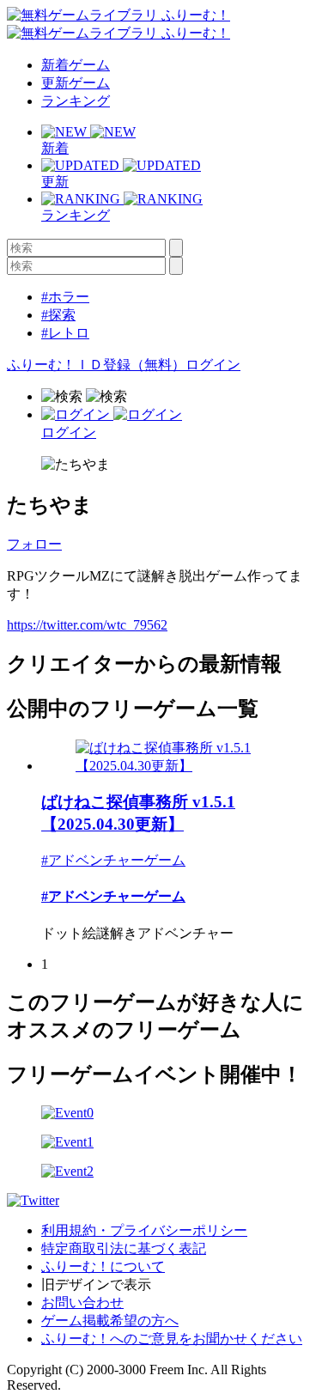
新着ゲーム (75, 65)
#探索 (58, 314)
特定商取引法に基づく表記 (123, 1248)
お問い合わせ (82, 1302)
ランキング (75, 101)
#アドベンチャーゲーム (113, 860)
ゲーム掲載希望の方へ (110, 1320)
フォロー (34, 544)
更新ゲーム (75, 83)
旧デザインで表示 (96, 1284)
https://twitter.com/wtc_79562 (87, 625)
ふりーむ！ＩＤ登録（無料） (96, 364)
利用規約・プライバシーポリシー (144, 1230)
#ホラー (65, 296)
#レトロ (65, 333)
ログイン (212, 364)
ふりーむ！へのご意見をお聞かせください (171, 1338)
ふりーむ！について (103, 1266)
